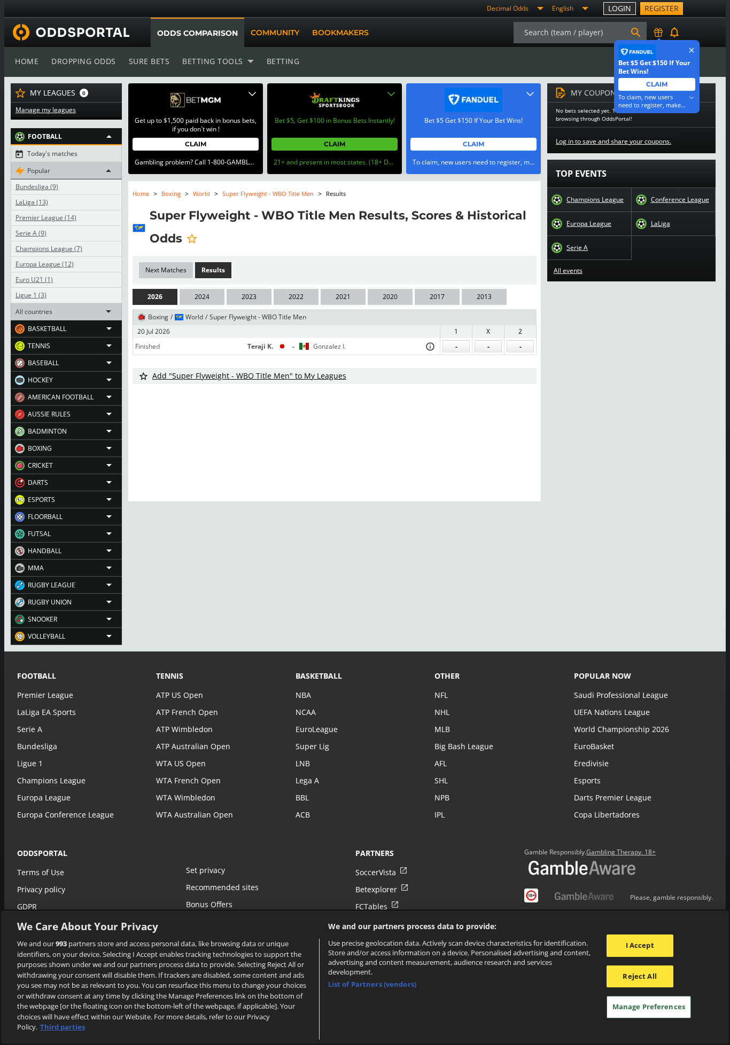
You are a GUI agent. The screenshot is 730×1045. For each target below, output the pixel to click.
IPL (439, 815)
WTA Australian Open (194, 815)
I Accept (640, 945)
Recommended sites (222, 887)
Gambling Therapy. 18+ (621, 852)
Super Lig (312, 746)
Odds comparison (197, 33)
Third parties (62, 1027)
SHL (441, 780)
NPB (441, 797)
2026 (154, 296)
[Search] (636, 32)
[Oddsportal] (66, 32)
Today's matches (52, 154)
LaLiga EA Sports (46, 712)
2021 (343, 296)
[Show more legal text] (691, 97)
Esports (587, 780)
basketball (319, 676)
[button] (66, 136)
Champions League (48, 249)
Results (213, 269)
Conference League (680, 199)
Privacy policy (41, 889)
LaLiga (31, 202)
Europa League (44, 264)
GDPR (27, 906)
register (661, 8)
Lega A (307, 780)
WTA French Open (188, 780)
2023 (249, 296)
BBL (302, 797)
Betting (283, 61)
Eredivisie (591, 763)
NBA (303, 695)
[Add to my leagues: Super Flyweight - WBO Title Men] (192, 238)
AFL (440, 763)
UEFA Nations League (612, 712)
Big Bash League (463, 746)
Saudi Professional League (621, 695)
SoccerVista (375, 872)
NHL (441, 712)
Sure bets (149, 61)
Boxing (171, 194)
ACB (303, 815)
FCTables (371, 906)
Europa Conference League (65, 815)
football (36, 676)
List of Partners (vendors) (372, 984)
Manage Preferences (648, 1007)
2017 (437, 296)
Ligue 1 (30, 295)
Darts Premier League (612, 797)
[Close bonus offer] (691, 50)
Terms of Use (40, 872)
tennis (169, 676)
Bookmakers (340, 32)
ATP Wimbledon (184, 729)
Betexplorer (376, 889)
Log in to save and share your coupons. (613, 141)
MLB (442, 729)
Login (619, 8)
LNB (303, 763)
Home (26, 61)
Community (275, 32)
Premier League (45, 218)
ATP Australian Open (193, 746)
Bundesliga (36, 187)
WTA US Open (181, 763)
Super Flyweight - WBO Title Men (268, 194)
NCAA (306, 712)
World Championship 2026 (621, 729)
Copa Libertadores (607, 815)
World (201, 194)
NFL (441, 695)
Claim (195, 144)
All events (568, 270)
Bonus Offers (209, 904)
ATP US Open (179, 695)
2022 (296, 296)
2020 (390, 296)
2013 (484, 296)
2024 (202, 296)
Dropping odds (83, 61)
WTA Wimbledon (185, 797)
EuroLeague (317, 729)
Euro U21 (34, 280)
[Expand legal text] (252, 94)
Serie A (30, 233)
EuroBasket (594, 746)
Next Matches (166, 269)
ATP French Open (187, 712)
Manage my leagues (45, 110)
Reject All (639, 976)
